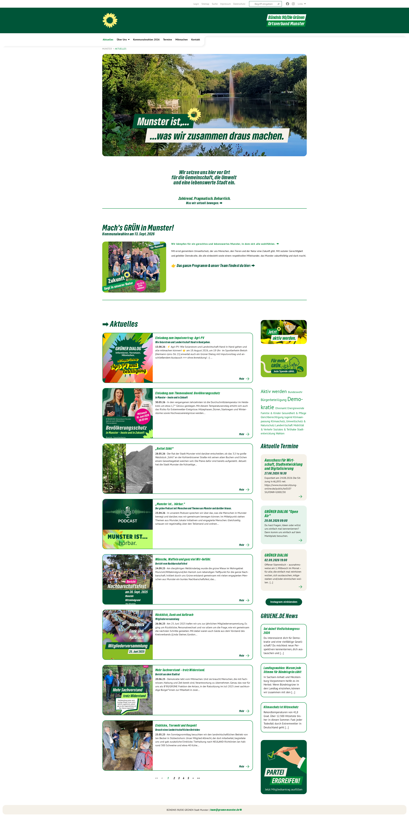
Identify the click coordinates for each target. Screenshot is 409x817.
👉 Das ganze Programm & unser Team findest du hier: (211, 265)
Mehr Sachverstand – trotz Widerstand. (180, 670)
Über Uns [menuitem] (122, 39)
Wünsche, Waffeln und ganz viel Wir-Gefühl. (183, 559)
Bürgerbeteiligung (274, 400)
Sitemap (205, 3)
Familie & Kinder (271, 413)
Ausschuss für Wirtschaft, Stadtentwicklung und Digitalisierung (284, 464)
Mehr (241, 379)
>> (198, 778)
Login (196, 3)
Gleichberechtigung (272, 417)
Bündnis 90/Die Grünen (286, 17)
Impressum (225, 3)
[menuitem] (196, 4)
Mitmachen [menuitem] (181, 39)
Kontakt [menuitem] (195, 39)
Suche (215, 3)
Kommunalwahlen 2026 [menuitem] (146, 39)
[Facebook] (287, 4)
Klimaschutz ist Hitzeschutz (281, 707)
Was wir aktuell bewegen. (202, 203)
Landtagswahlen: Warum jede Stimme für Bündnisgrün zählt (282, 670)
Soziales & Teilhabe (285, 429)
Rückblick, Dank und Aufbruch (174, 615)
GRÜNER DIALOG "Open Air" (281, 513)
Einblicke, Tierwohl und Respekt (176, 725)
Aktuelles (120, 48)
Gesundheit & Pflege (294, 413)
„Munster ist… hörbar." (170, 504)
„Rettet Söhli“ (164, 449)
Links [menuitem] (300, 3)
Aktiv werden (274, 391)
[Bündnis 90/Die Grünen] (110, 20)
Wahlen (280, 433)
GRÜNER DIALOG (276, 555)
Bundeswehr (295, 392)
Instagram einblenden (283, 602)
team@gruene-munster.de (224, 809)
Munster (107, 48)
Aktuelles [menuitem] (108, 39)
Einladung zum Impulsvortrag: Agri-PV (179, 338)
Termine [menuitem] (167, 39)
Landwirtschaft (284, 425)
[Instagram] (293, 4)
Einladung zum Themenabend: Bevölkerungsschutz (187, 393)
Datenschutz (239, 3)
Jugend (288, 417)
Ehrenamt (281, 408)
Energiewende (295, 408)
